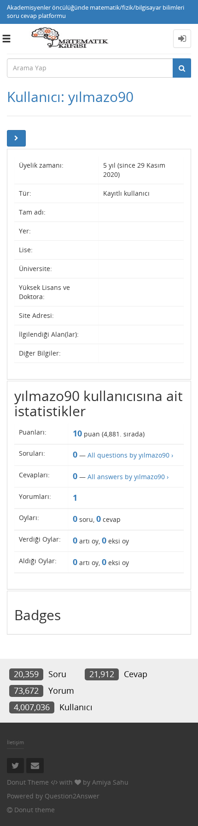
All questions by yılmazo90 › (130, 455)
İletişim (15, 742)
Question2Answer (72, 796)
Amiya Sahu (110, 782)
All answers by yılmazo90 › (128, 476)
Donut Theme (28, 782)
